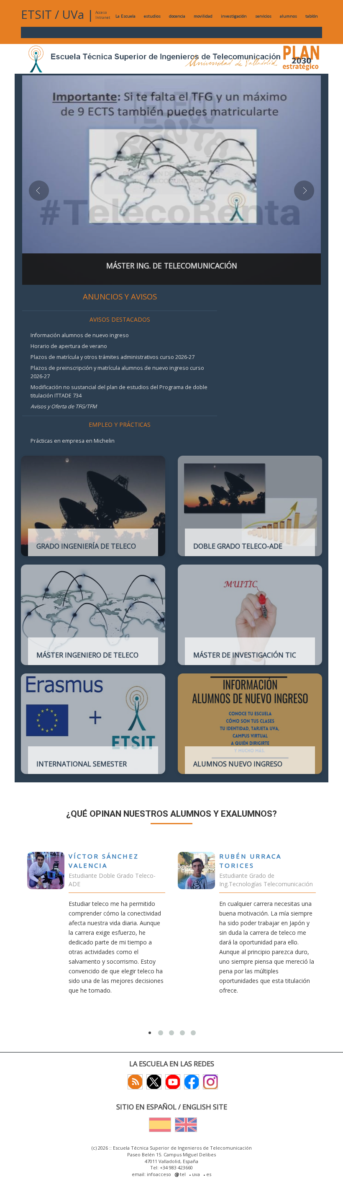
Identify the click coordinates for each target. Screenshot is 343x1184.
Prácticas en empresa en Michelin (73, 440)
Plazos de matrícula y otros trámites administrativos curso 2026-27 (113, 357)
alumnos (288, 16)
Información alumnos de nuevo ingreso (80, 335)
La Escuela (125, 16)
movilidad (203, 16)
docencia (177, 16)
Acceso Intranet (102, 15)
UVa (73, 14)
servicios (263, 16)
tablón (311, 16)
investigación (234, 16)
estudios (152, 16)
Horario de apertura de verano (69, 346)
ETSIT (36, 14)
